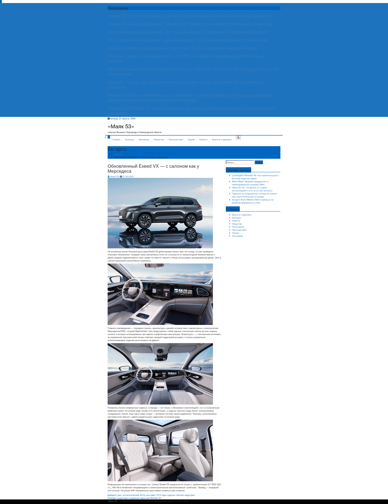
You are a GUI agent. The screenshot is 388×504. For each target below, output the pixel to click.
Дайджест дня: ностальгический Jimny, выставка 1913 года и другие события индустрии (151, 494)
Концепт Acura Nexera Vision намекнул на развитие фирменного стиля (252, 201)
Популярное (238, 226)
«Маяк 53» (121, 126)
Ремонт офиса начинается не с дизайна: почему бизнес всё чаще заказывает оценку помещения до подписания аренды (190, 97)
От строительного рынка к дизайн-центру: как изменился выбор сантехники (188, 39)
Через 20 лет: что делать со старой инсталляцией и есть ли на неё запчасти (189, 15)
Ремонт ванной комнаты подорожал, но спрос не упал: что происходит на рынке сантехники (193, 71)
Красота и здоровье (222, 139)
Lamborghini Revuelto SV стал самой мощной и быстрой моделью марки (255, 177)
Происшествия (176, 139)
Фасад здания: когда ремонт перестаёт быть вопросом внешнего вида (183, 47)
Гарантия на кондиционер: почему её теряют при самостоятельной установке (190, 23)
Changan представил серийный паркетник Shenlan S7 (134, 497)
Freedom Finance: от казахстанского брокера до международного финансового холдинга (191, 110)
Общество (159, 139)
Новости (203, 139)
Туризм (191, 139)
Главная (116, 139)
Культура (129, 139)
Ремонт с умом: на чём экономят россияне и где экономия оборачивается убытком (186, 84)
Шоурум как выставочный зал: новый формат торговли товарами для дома (188, 31)
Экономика (143, 139)
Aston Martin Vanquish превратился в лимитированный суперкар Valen (250, 183)
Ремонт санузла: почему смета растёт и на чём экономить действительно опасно (186, 58)
